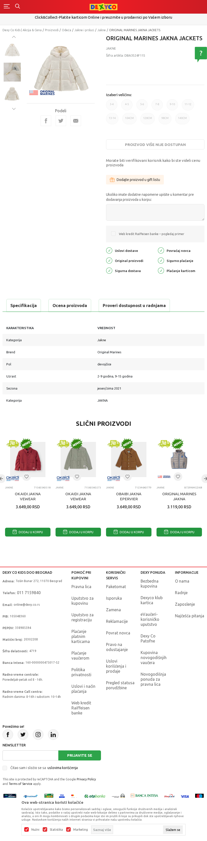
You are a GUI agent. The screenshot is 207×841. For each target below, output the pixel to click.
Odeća (66, 30)
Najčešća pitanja (189, 616)
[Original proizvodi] (109, 260)
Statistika (56, 829)
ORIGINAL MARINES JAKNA (179, 496)
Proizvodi (52, 30)
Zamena (113, 609)
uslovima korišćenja (62, 768)
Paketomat (116, 586)
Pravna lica (81, 586)
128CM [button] (147, 120)
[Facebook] (46, 121)
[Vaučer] (49, 796)
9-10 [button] (172, 106)
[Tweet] (61, 121)
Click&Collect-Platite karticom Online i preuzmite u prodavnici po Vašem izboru (103, 17)
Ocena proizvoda (70, 305)
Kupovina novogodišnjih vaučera (154, 657)
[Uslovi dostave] (109, 250)
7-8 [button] (157, 106)
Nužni (35, 829)
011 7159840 (29, 592)
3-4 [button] (112, 106)
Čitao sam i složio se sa (44, 768)
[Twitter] (23, 735)
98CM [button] (165, 120)
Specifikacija (23, 305)
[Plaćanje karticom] (161, 270)
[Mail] (76, 121)
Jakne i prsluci (84, 30)
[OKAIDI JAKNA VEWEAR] (27, 459)
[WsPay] (118, 796)
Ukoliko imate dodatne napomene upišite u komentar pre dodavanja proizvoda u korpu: (150, 197)
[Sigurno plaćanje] (161, 260)
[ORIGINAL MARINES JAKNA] (179, 459)
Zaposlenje (185, 604)
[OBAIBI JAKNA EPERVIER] (128, 459)
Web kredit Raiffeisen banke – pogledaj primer (151, 234)
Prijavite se (79, 755)
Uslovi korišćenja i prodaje (116, 666)
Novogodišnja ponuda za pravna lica (153, 679)
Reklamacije (117, 621)
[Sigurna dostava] (109, 270)
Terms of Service (20, 783)
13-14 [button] (112, 120)
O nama (182, 581)
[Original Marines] (42, 92)
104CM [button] (129, 120)
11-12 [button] (188, 106)
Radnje (181, 592)
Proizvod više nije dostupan (155, 144)
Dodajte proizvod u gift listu (138, 180)
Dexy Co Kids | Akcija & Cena (22, 30)
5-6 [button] (142, 106)
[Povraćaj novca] (161, 250)
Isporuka (114, 598)
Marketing (80, 829)
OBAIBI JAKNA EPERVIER (128, 496)
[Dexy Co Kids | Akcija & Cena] (103, 7)
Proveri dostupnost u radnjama (134, 305)
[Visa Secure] (62, 796)
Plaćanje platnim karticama (80, 636)
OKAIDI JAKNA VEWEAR (28, 496)
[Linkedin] (53, 735)
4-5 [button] (127, 106)
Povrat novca (118, 633)
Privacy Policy (86, 779)
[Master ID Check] (74, 796)
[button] (26, 476)
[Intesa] (145, 796)
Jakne (101, 30)
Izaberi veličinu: (119, 95)
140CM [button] (182, 120)
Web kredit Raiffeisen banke (81, 708)
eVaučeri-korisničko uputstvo (150, 619)
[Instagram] (38, 735)
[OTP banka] (95, 796)
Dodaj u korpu (30, 532)
